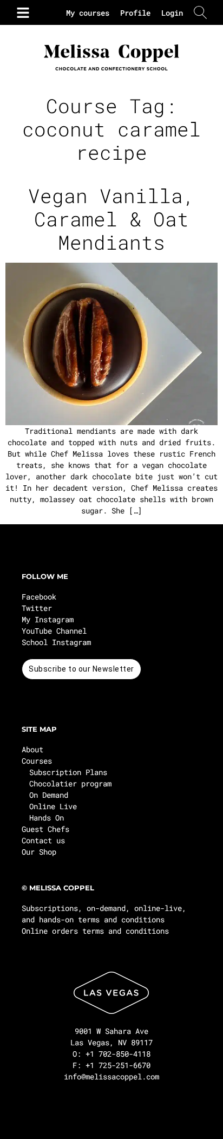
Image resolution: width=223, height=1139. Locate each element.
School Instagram (56, 642)
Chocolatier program (70, 783)
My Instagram (48, 619)
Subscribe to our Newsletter (81, 669)
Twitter (37, 608)
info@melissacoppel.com (111, 1076)
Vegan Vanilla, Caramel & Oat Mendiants (111, 219)
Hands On (46, 817)
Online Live (53, 806)
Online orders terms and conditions (95, 931)
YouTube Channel (54, 631)
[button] (20, 12)
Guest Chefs (45, 829)
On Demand (48, 795)
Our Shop (39, 852)
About (32, 749)
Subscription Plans (68, 772)
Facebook (39, 596)
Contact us (43, 840)
